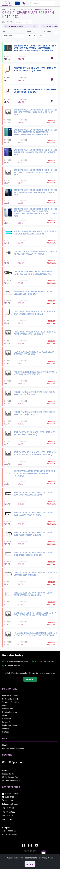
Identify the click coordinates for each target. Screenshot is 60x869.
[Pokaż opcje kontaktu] (24, 3)
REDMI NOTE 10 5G (25, 10)
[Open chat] (43, 853)
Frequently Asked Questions (13, 748)
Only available (45, 31)
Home (4, 10)
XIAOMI (12, 10)
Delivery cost (7, 705)
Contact (5, 732)
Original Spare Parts (43, 10)
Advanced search (22, 22)
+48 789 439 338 (8, 812)
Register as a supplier (10, 695)
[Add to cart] (52, 58)
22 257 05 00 (10, 800)
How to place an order (11, 712)
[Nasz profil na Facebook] (23, 845)
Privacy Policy (7, 722)
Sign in (5, 745)
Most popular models (10, 699)
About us (5, 728)
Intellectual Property (10, 725)
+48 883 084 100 (8, 819)
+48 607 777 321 (8, 808)
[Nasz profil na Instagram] (30, 845)
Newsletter (6, 718)
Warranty (5, 715)
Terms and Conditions (10, 702)
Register (30, 679)
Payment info (7, 709)
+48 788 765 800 (8, 816)
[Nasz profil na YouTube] (36, 845)
